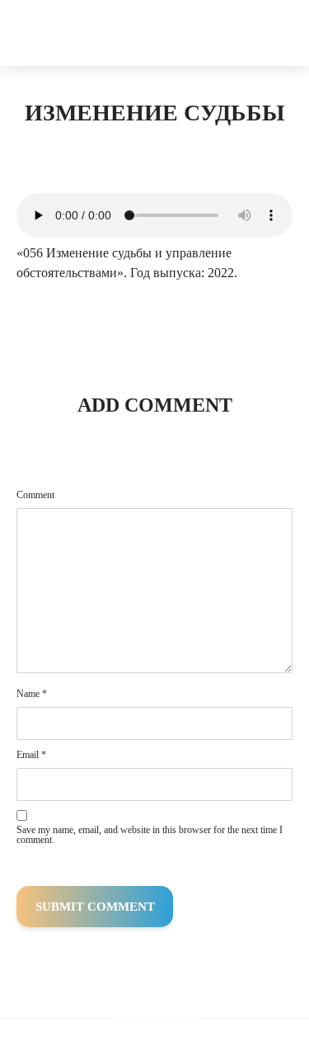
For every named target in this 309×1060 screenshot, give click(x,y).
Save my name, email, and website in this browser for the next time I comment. (149, 835)
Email (31, 755)
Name (31, 694)
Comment (35, 495)
